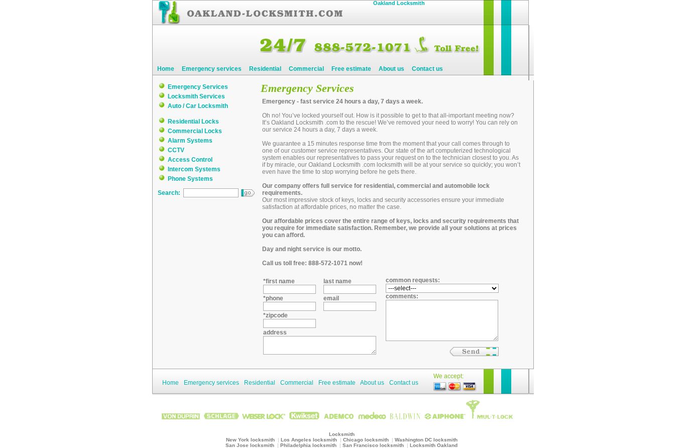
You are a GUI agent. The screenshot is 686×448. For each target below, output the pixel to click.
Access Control (190, 159)
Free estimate (351, 68)
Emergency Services (198, 86)
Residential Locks (193, 121)
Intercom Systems (194, 169)
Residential (265, 68)
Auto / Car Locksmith (198, 105)
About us (391, 68)
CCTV (176, 150)
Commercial (306, 68)
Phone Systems (190, 178)
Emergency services (212, 68)
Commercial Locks (195, 131)
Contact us (427, 68)
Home (165, 68)
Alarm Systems (190, 140)
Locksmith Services (196, 96)
